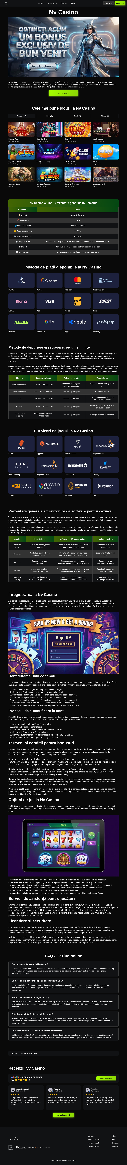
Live (48, 116)
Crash (76, 116)
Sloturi (103, 116)
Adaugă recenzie (106, 1078)
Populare (20, 116)
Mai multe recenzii (63, 1115)
